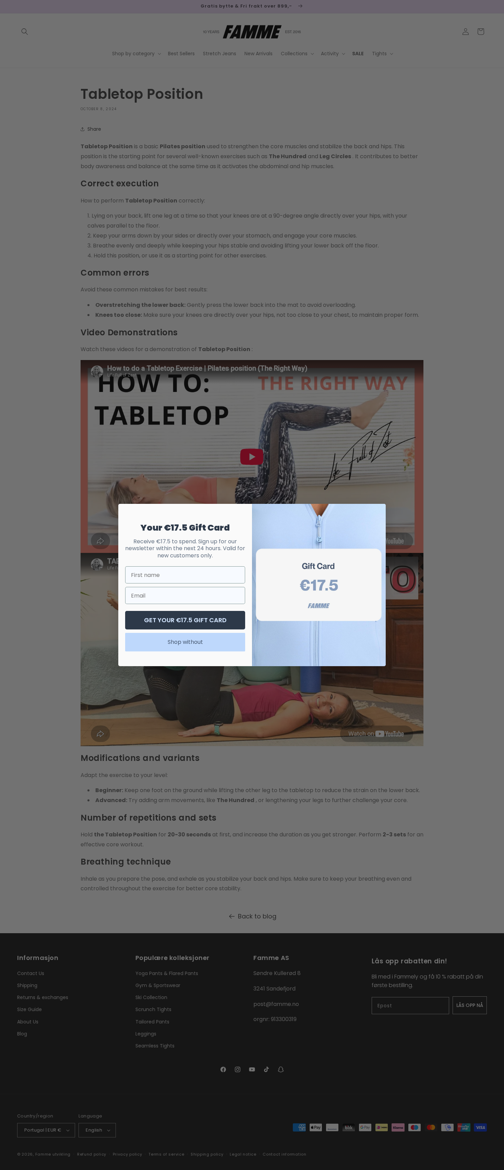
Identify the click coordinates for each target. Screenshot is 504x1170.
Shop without (185, 642)
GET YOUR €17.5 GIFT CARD (185, 620)
